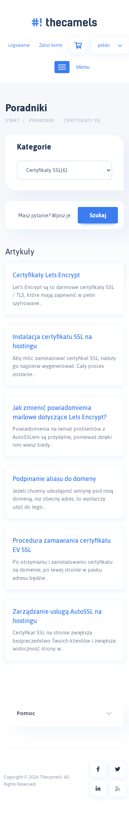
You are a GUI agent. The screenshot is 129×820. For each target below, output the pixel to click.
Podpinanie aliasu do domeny (54, 478)
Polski (104, 45)
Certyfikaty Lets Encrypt (46, 275)
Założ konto (50, 45)
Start (12, 120)
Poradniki (42, 120)
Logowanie (18, 45)
